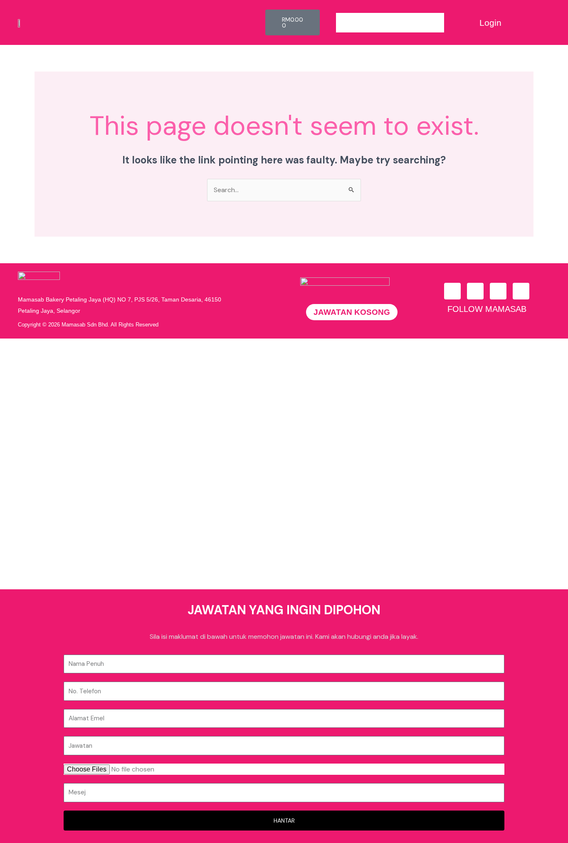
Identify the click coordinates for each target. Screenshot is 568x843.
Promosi (67, 442)
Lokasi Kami (72, 519)
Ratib (61, 538)
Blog (61, 481)
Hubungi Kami (74, 500)
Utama (64, 385)
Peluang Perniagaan (88, 404)
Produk (65, 423)
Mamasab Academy (85, 461)
